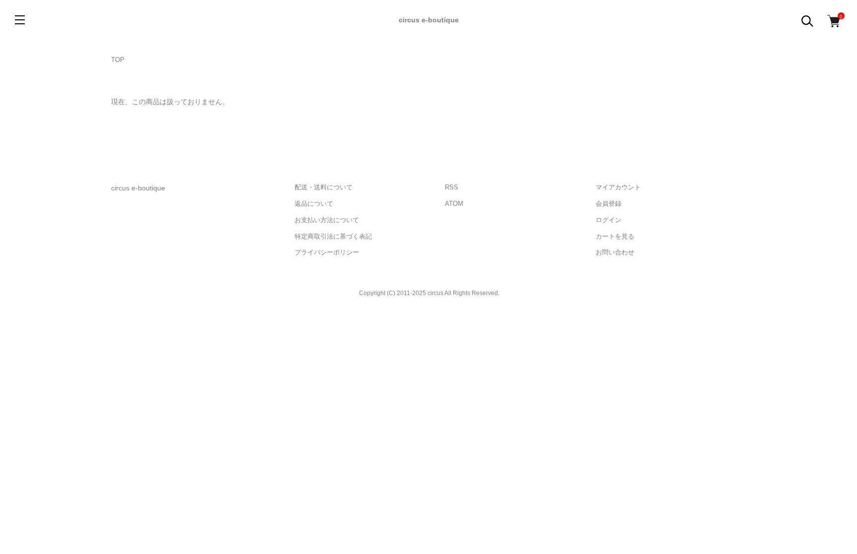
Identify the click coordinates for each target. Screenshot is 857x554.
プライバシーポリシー (327, 252)
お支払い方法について (327, 220)
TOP (117, 59)
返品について (314, 203)
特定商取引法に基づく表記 (333, 236)
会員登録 (608, 203)
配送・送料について (324, 187)
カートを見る (615, 236)
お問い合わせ (615, 252)
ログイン (608, 220)
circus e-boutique (429, 20)
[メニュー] (20, 20)
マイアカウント (618, 187)
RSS (451, 187)
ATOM (454, 203)
